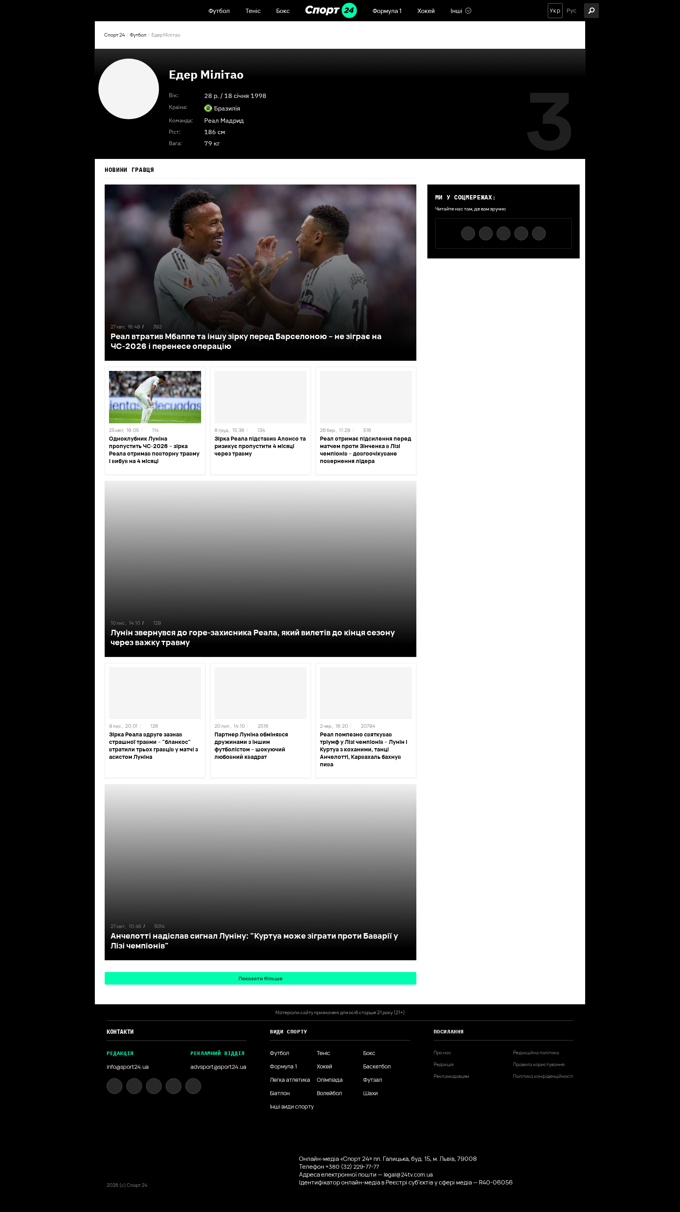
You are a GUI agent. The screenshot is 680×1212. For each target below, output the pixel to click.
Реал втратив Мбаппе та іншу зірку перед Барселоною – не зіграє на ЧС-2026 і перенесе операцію (246, 341)
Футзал (372, 1080)
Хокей (426, 11)
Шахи (370, 1093)
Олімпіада (330, 1080)
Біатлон (280, 1093)
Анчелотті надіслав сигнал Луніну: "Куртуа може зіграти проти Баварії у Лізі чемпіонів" (254, 940)
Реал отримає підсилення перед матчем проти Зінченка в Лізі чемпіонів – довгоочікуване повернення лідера (365, 450)
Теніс (253, 11)
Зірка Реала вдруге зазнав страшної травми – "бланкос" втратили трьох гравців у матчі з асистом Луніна (153, 745)
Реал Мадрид (224, 120)
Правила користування (538, 1064)
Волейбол (329, 1093)
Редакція (443, 1064)
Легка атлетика (290, 1080)
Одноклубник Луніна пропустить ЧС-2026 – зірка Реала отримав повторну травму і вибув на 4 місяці (154, 450)
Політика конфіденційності (543, 1076)
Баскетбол (377, 1066)
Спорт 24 (114, 34)
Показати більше (260, 978)
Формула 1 (387, 11)
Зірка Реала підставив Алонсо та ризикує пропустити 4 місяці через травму (260, 446)
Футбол (219, 11)
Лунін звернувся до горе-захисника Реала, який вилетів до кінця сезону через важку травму (253, 637)
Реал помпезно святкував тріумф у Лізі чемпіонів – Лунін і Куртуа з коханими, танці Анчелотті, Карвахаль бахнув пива (363, 749)
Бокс (283, 11)
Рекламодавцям (451, 1076)
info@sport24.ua (128, 1066)
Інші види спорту (292, 1106)
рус (572, 10)
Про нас (442, 1052)
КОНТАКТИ (120, 1031)
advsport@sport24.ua (218, 1066)
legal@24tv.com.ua (408, 1174)
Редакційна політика (536, 1052)
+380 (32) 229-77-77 (352, 1166)
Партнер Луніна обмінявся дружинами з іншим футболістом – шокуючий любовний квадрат (251, 745)
